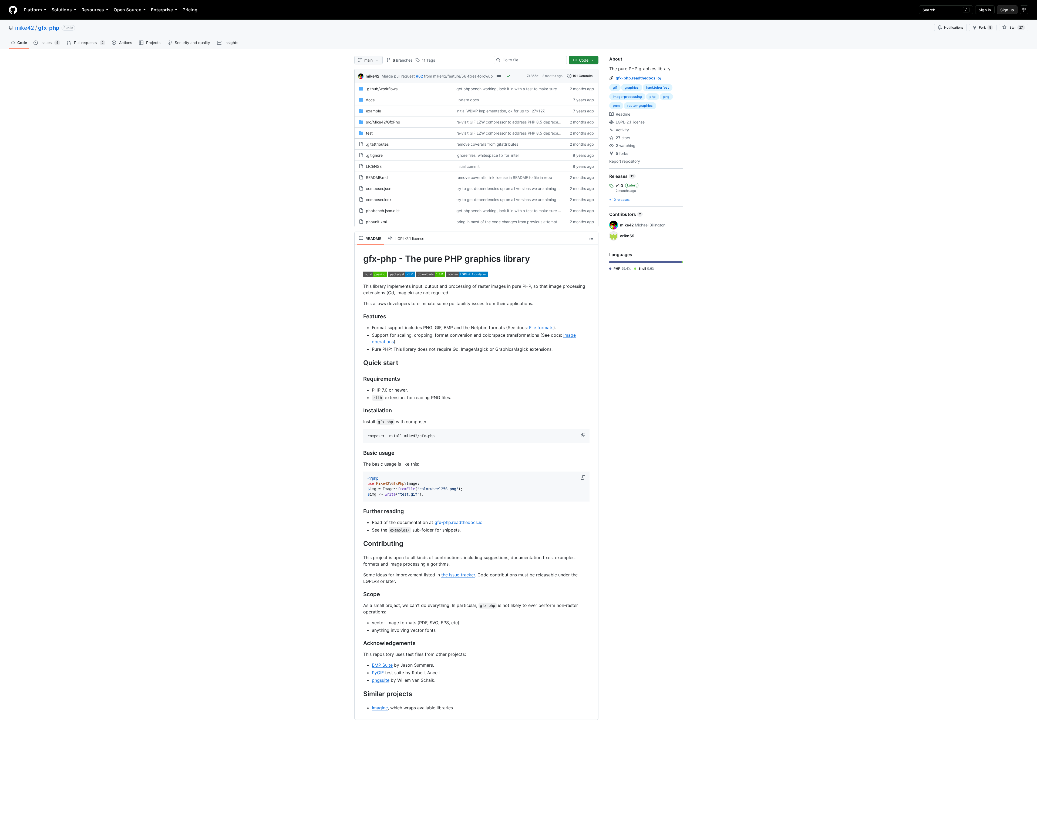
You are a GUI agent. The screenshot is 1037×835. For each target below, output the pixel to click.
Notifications (953, 27)
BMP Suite (382, 665)
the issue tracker (458, 574)
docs (370, 100)
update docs (467, 100)
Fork (985, 27)
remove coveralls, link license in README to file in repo (504, 177)
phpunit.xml (376, 221)
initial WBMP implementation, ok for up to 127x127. (500, 111)
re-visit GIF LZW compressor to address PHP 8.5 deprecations (511, 122)
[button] (583, 435)
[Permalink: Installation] (359, 410)
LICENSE (374, 166)
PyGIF (378, 672)
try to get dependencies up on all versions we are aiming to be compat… (520, 188)
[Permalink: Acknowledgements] (359, 643)
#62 (419, 76)
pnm (616, 105)
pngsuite (380, 680)
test (369, 133)
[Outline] (591, 238)
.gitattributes (377, 144)
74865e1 (533, 76)
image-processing (627, 97)
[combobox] (532, 60)
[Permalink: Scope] (359, 594)
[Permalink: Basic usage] (359, 453)
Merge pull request (398, 76)
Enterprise (162, 9)
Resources (93, 9)
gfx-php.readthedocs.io (459, 522)
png (666, 97)
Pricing (190, 9)
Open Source (127, 9)
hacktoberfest (657, 87)
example (373, 111)
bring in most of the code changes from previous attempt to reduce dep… (521, 221)
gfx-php (48, 28)
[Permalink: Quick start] (359, 362)
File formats (541, 327)
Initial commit (468, 166)
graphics (632, 87)
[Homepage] (13, 9)
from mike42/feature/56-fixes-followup (458, 76)
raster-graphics (640, 105)
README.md (377, 177)
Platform (33, 9)
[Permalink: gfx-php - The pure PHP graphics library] (359, 259)
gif (615, 87)
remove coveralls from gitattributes (487, 144)
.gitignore (374, 155)
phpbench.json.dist (383, 210)
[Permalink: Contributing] (359, 543)
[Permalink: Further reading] (359, 511)
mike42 (24, 28)
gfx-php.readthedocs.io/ (638, 78)
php (652, 97)
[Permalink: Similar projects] (359, 693)
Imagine (380, 707)
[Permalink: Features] (359, 316)
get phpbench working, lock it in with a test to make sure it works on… (518, 88)
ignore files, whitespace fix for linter (487, 155)
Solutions (62, 9)
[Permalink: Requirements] (359, 379)
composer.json (378, 188)
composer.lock (379, 199)
